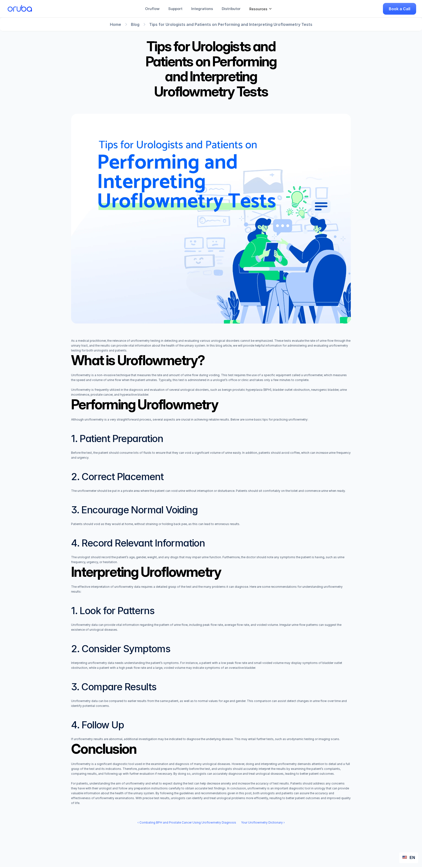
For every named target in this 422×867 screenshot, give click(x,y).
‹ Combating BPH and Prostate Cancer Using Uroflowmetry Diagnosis (186, 822)
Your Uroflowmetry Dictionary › (263, 822)
